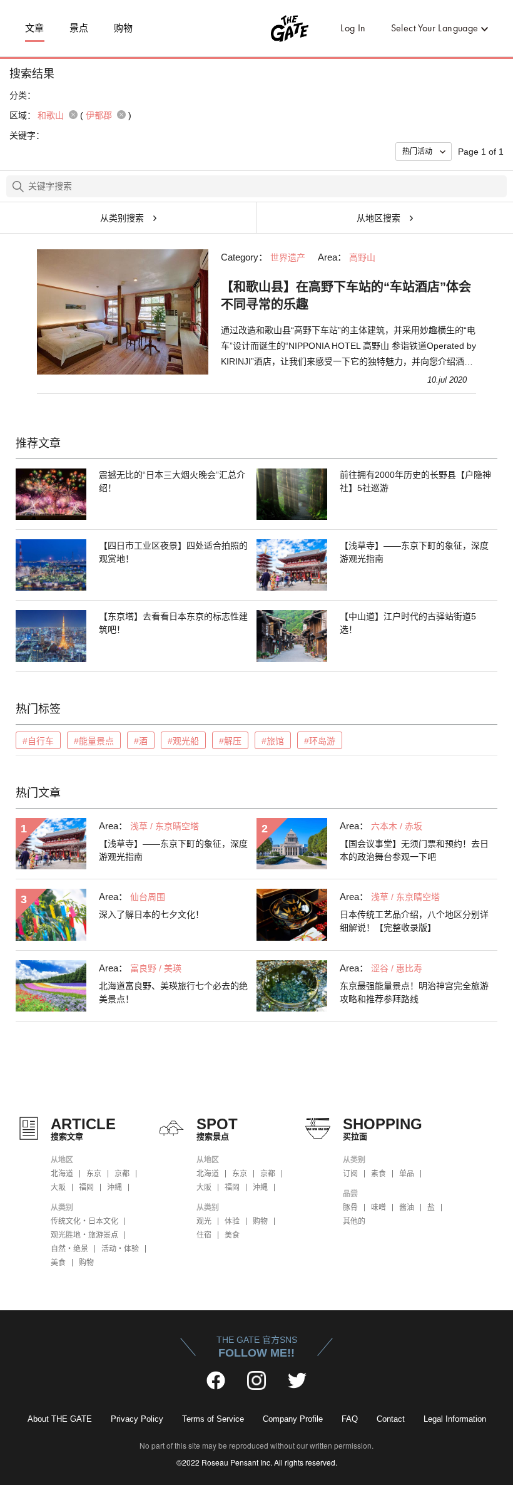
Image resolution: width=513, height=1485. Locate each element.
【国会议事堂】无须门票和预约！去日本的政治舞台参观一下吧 (414, 850)
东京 (93, 1173)
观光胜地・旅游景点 (84, 1235)
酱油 (406, 1207)
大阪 (58, 1187)
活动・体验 (120, 1248)
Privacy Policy (137, 1419)
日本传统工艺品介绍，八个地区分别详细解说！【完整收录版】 (414, 921)
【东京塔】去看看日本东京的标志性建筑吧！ (173, 622)
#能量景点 (94, 741)
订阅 (350, 1173)
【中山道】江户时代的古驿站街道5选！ (408, 622)
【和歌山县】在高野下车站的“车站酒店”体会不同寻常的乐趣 (346, 295)
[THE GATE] (256, 28)
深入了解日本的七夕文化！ (151, 914)
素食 (378, 1173)
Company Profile (293, 1419)
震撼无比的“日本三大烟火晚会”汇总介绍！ (172, 481)
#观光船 (183, 741)
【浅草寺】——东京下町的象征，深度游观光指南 (414, 552)
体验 (232, 1221)
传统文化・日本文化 (84, 1221)
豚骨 (350, 1207)
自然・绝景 (69, 1248)
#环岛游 (319, 741)
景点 (79, 28)
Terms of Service (213, 1419)
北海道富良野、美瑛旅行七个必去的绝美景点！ (173, 992)
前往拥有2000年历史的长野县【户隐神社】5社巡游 (415, 481)
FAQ (350, 1419)
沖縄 (114, 1187)
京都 (122, 1173)
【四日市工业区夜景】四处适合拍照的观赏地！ (173, 552)
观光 (203, 1221)
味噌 (378, 1207)
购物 (123, 28)
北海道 (62, 1173)
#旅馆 (273, 741)
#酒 (141, 741)
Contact (391, 1419)
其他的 (354, 1221)
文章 (34, 28)
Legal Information (455, 1419)
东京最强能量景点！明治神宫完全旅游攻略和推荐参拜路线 (414, 992)
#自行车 (38, 741)
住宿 (203, 1235)
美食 (58, 1262)
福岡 (86, 1187)
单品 (406, 1173)
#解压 (230, 741)
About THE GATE (60, 1419)
